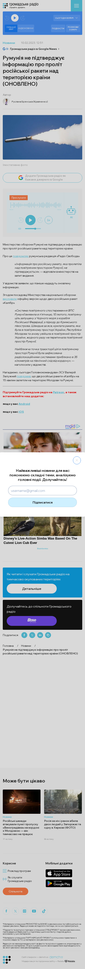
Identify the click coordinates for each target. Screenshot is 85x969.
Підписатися (43, 502)
